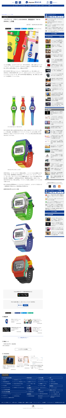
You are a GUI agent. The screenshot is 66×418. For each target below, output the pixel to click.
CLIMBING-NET (31, 391)
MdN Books (41, 391)
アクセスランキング (51, 14)
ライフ (29, 5)
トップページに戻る (23, 349)
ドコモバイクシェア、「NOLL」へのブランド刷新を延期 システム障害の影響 (57, 165)
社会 (49, 5)
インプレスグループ (50, 402)
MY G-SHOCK (6, 345)
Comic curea (53, 381)
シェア (18, 28)
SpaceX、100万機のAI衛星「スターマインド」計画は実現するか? (57, 224)
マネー (42, 5)
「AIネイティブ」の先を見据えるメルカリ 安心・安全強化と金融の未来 (57, 233)
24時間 (52, 16)
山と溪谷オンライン (31, 389)
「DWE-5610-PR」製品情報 (9, 344)
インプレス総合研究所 (7, 383)
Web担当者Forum (6, 381)
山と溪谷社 (29, 387)
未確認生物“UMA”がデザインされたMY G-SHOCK (16, 329)
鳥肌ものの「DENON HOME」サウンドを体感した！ (56, 46)
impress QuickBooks (54, 383)
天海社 (52, 379)
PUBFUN (51, 385)
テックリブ (40, 395)
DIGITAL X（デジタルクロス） (19, 387)
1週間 (57, 16)
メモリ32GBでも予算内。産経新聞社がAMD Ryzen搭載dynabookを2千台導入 (57, 94)
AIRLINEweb (41, 379)
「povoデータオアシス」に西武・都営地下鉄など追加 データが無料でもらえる (57, 137)
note (31, 28)
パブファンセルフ (54, 387)
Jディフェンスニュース (43, 381)
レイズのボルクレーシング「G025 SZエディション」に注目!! (57, 89)
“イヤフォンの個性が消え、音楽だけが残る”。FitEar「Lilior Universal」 (57, 51)
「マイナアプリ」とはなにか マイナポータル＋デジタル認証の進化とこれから (57, 118)
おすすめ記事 (50, 214)
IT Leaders (5, 385)
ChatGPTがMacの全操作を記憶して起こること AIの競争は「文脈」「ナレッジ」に (36, 367)
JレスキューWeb (42, 385)
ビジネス (23, 5)
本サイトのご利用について (6, 402)
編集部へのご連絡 (29, 402)
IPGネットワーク (53, 390)
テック (16, 5)
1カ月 (61, 16)
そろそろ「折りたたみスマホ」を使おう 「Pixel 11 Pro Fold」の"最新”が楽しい (57, 219)
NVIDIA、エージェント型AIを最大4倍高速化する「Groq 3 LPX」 (57, 113)
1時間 (48, 16)
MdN (39, 389)
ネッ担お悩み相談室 (6, 389)
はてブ (25, 28)
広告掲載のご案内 (21, 402)
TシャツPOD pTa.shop (55, 392)
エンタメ (36, 5)
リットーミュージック (32, 379)
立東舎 (29, 385)
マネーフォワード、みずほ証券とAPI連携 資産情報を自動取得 (57, 142)
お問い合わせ (14, 402)
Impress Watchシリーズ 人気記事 (54, 190)
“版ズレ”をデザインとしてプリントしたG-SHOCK (16, 320)
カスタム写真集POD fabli (55, 394)
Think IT (4, 379)
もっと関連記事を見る (22, 337)
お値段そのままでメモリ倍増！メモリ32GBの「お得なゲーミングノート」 (57, 66)
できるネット (5, 395)
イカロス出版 (41, 377)
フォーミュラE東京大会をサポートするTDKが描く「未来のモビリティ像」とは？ (57, 104)
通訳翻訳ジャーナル (42, 383)
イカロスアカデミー (42, 387)
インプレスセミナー (17, 385)
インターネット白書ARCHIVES (8, 397)
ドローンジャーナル (6, 387)
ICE (50, 377)
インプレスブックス (17, 394)
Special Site (50, 36)
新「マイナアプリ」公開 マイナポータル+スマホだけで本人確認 (57, 123)
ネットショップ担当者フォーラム (20, 381)
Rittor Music (29, 377)
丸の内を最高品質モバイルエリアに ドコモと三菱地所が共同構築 (57, 151)
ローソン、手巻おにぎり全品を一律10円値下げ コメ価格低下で (57, 156)
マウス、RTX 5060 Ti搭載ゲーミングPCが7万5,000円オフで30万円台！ (57, 61)
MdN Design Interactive (43, 393)
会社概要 (44, 402)
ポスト (9, 28)
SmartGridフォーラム (17, 379)
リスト (13, 28)
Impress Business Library (18, 383)
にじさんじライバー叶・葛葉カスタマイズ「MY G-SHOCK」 (37, 320)
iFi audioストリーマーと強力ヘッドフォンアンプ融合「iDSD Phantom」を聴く (57, 84)
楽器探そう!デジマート (32, 381)
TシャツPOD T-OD (31, 383)
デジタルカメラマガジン (7, 393)
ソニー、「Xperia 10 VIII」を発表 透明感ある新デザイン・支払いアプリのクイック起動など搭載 (55, 195)
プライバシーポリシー (37, 402)
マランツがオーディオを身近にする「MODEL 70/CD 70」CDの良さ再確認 (57, 99)
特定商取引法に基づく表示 (59, 402)
